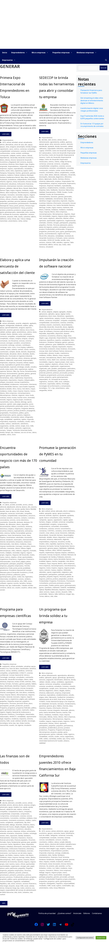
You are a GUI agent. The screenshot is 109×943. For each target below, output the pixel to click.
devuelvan (13, 354)
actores (9, 805)
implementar (18, 378)
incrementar (43, 349)
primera (21, 206)
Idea (22, 177)
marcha (54, 561)
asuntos (63, 144)
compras (24, 338)
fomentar (69, 699)
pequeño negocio (53, 577)
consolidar (70, 168)
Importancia (28, 378)
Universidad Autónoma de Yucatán (51, 741)
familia (54, 855)
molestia (3, 397)
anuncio (34, 507)
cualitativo (29, 347)
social (12, 721)
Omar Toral (68, 364)
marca (19, 389)
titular (22, 723)
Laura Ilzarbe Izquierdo (27, 387)
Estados (42, 544)
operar (49, 572)
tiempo (7, 432)
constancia (42, 531)
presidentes (43, 728)
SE (1, 214)
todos (22, 888)
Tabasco (51, 594)
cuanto (8, 349)
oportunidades (44, 366)
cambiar (8, 332)
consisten (52, 168)
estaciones (18, 833)
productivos (43, 730)
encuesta (19, 363)
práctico (56, 227)
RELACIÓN (43, 236)
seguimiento (4, 426)
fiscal (60, 857)
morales (3, 697)
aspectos (28, 328)
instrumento (24, 384)
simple (23, 426)
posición (18, 873)
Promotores (61, 581)
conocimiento (43, 168)
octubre (31, 197)
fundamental (64, 546)
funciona (3, 373)
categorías (3, 513)
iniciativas (63, 349)
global (14, 376)
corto (9, 347)
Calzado (47, 682)
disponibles (51, 333)
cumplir (72, 172)
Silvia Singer (4, 886)
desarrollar (13, 158)
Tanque (9, 430)
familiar (20, 836)
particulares (71, 368)
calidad (70, 146)
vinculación (49, 247)
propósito (68, 375)
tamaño (24, 721)
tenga (14, 888)
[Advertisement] (54, 33)
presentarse (4, 570)
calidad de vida (11, 809)
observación (43, 723)
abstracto (11, 803)
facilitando (54, 190)
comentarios (27, 334)
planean (24, 201)
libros (21, 188)
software (66, 382)
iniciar (15, 182)
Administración (44, 142)
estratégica (70, 188)
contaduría (57, 686)
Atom (50, 316)
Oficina (2, 199)
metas (55, 717)
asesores (42, 680)
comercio (57, 164)
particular (68, 574)
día (7, 524)
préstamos (21, 875)
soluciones (42, 384)
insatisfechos (24, 382)
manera (59, 207)
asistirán (49, 515)
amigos (32, 805)
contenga (11, 345)
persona (17, 201)
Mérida (49, 717)
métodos (3, 548)
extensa (7, 533)
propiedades (4, 413)
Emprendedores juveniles (59, 851)
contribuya (25, 153)
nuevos (41, 364)
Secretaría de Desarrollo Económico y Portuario (56, 237)
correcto (12, 520)
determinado (4, 354)
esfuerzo (10, 531)
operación (42, 221)
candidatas (60, 682)
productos (17, 210)
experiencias (23, 369)
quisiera (19, 415)
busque (33, 147)
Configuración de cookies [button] (85, 938)
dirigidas (23, 827)
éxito (12, 171)
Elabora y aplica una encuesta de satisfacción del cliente (17, 266)
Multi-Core (55, 360)
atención (70, 144)
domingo (3, 829)
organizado (43, 368)
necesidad (19, 195)
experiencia (18, 171)
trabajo (28, 219)
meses (33, 546)
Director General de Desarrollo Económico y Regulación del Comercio (16, 161)
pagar (19, 404)
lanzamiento (10, 542)
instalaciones (14, 384)
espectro (58, 340)
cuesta (26, 349)
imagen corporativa (53, 201)
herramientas (58, 199)
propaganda (31, 411)
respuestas (12, 421)
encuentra (61, 542)
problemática (52, 728)
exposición (13, 836)
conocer (68, 166)
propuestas (43, 881)
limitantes (42, 868)
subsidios (59, 242)
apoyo (30, 145)
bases (63, 833)
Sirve (27, 426)
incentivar (42, 203)
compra (11, 338)
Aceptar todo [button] (101, 938)
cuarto (34, 820)
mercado (42, 358)
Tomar (41, 596)
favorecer (62, 190)
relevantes (51, 236)
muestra (26, 860)
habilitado (71, 548)
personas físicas (22, 703)
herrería (65, 706)
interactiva (30, 849)
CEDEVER (48, 151)
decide (18, 352)
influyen (2, 382)
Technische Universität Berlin (22, 430)
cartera (29, 332)
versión (2, 590)
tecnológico (43, 388)
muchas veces (22, 397)
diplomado (48, 179)
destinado (42, 537)
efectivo (67, 179)
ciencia (8, 671)
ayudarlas (70, 515)
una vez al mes (26, 432)
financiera (42, 546)
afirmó (2, 145)
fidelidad (42, 192)
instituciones (10, 690)
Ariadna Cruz (9, 509)
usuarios (24, 588)
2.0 (3, 505)
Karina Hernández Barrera (65, 205)
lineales (9, 389)
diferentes (68, 177)
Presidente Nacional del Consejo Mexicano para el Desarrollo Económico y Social (16, 571)
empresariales (28, 360)
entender (3, 833)
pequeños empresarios (16, 566)
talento (58, 384)
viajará (2, 890)
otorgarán (66, 875)
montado (33, 551)
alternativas (9, 145)
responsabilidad (69, 883)
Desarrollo (71, 175)
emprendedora (44, 542)
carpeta (57, 318)
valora (34, 432)
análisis (62, 142)
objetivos (51, 218)
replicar (41, 590)
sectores (71, 238)
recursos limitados (6, 881)
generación (25, 173)
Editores (86, 913)
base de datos (11, 511)
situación (10, 217)
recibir (19, 577)
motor (9, 397)
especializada (66, 186)
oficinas (51, 723)
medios (49, 355)
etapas (41, 697)
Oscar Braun (15, 561)
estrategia (20, 367)
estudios (34, 367)
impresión (64, 201)
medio (10, 391)
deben (51, 175)
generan (65, 859)
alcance (24, 507)
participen (12, 564)
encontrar (3, 531)
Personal (56, 225)
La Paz (68, 866)
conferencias (31, 151)
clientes (41, 320)
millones (19, 551)
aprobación (70, 677)
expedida (53, 544)
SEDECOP (50, 240)
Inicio (4, 52)
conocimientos (66, 529)
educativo (27, 829)
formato (8, 684)
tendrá (2, 432)
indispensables (29, 380)
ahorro (21, 805)
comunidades (64, 526)
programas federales (23, 708)
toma (68, 739)
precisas (3, 408)
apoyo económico (64, 513)
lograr (54, 207)
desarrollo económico (25, 158)
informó (3, 182)
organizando (56, 572)
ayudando (63, 515)
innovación (21, 182)
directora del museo (7, 827)
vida (51, 596)
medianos (62, 210)
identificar (42, 201)
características (21, 332)
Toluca (22, 219)
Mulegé (41, 872)
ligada (2, 855)
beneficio (33, 668)
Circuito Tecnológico (67, 318)
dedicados (63, 175)
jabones (71, 710)
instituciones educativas (8, 184)
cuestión (32, 349)
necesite (3, 400)
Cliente (56, 162)
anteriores (59, 831)
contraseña (29, 677)
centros (16, 149)
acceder (12, 505)
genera (27, 373)
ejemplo (33, 358)
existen (2, 836)
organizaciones (65, 366)
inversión (20, 186)
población (11, 873)
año (26, 145)
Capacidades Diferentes (55, 148)
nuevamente (4, 402)
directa (7, 160)
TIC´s (50, 388)
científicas (21, 671)
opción (29, 402)
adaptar (55, 312)
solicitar (31, 886)
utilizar (30, 588)
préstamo (13, 875)
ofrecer (8, 199)
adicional (3, 507)
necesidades (46, 216)
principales (63, 227)
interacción (68, 351)
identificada (8, 686)
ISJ (47, 866)
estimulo (28, 682)
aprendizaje (62, 677)
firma (63, 699)
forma (22, 371)
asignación (50, 680)
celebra (19, 809)
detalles (49, 537)
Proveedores (13, 413)
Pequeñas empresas (61, 52)
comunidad (55, 526)
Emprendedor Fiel (68, 181)
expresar (3, 371)
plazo (30, 703)
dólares (13, 526)
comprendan (15, 814)
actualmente (27, 142)
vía (16, 725)
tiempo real (4, 585)
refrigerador (29, 417)
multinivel (33, 192)
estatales (62, 188)
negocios (8, 197)
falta (14, 371)
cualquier (12, 155)
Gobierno (3, 175)
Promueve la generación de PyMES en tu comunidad (57, 454)
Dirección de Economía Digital (54, 329)
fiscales (64, 192)
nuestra (11, 864)
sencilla (11, 426)
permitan (11, 201)
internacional (11, 186)
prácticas (56, 373)
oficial (19, 557)
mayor (12, 190)
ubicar (9, 588)
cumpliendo (9, 822)
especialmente (19, 531)
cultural (29, 155)
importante (4, 380)
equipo (31, 363)
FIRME (59, 192)
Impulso (32, 177)
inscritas (3, 690)
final (59, 699)
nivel (40, 218)
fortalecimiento (70, 704)
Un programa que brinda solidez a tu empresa (53, 615)
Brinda (57, 146)
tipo (14, 723)
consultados (20, 677)
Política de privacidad (46, 913)
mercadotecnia (51, 358)
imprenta (42, 708)
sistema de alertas (12, 581)
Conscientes (14, 818)
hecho (10, 844)
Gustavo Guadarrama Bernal (10, 177)
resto (27, 212)
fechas (67, 544)
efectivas (14, 358)
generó (8, 376)
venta (20, 221)
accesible (19, 505)
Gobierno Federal (13, 175)
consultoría (49, 686)
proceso (60, 728)
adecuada (59, 511)
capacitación (4, 149)
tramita (26, 723)
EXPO (31, 171)
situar (17, 886)
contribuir (42, 325)
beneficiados (24, 668)
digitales (71, 327)
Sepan (52, 592)
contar (13, 153)
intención (3, 186)
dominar (61, 179)
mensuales (43, 717)
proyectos (48, 377)
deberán (57, 175)
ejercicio (10, 831)
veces (14, 435)
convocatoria (4, 520)
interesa (49, 205)
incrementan (10, 537)
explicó (25, 171)
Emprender (23, 166)
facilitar (13, 533)
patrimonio (13, 868)
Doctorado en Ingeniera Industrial (20, 356)
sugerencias (26, 428)
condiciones (43, 529)
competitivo (54, 166)
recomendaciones (51, 234)
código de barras (66, 162)
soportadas (51, 384)
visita (51, 888)
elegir (65, 336)
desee (65, 327)
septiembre (23, 214)
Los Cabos (56, 868)
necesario (16, 697)
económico (43, 336)
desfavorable (4, 825)
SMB (15, 217)
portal (2, 406)
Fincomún (31, 840)
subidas (11, 428)
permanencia (68, 726)
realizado (59, 734)
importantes (13, 380)
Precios (31, 406)
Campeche (42, 520)
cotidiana (29, 818)
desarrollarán (43, 535)
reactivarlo (25, 710)
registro (2, 712)
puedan (60, 732)
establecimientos (62, 695)
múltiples (9, 553)
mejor (31, 190)
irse (54, 205)
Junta (41, 712)
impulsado (47, 347)
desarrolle (50, 327)
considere (16, 343)
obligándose (43, 875)
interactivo (3, 851)
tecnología (65, 384)
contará (18, 153)
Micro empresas (38, 52)
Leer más (5, 134)
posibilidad (31, 201)
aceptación (6, 666)
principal (71, 877)
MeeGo (55, 355)
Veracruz (42, 247)
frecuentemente (30, 371)
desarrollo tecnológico (15, 679)
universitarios (12, 221)
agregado (62, 312)
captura (41, 684)
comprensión (24, 814)
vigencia (20, 725)
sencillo (63, 240)
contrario (18, 345)
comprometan (62, 524)
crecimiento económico (17, 820)
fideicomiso (70, 190)
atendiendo (43, 146)
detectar (42, 691)
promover (60, 375)
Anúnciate (77, 913)
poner (31, 404)
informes (65, 708)
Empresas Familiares (54, 186)
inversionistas (28, 186)
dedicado (71, 533)
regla (1, 419)
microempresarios (45, 214)
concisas (22, 341)
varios (9, 435)
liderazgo (42, 207)
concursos (31, 516)
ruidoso (8, 424)
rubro (32, 421)
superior (66, 242)
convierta (58, 531)
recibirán (63, 587)
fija (18, 371)
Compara (3, 516)
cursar (57, 533)
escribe (21, 682)
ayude (41, 518)
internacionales (28, 540)
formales (3, 842)
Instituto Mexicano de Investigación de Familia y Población (57, 556)
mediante (70, 210)
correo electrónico (67, 170)
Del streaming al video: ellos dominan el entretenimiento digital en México (91, 100)
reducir (22, 417)
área (7, 147)
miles (13, 551)
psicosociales (43, 585)
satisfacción (16, 424)
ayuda (25, 807)
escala (2, 365)
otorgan (56, 223)
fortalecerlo (50, 859)
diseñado (26, 354)
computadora (22, 516)
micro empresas (44, 566)
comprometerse (44, 526)
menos (32, 391)
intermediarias (21, 851)
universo (28, 888)
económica (3, 164)
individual (9, 846)
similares (28, 579)
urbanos (66, 741)
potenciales (4, 203)
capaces (50, 520)
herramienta (25, 376)
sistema (48, 242)
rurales (56, 736)
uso (13, 588)
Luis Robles (9, 855)
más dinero (26, 389)
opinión (9, 404)
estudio (27, 367)
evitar (7, 369)
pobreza (49, 579)
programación (52, 375)
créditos (28, 820)
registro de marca (64, 234)
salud (41, 592)
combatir (55, 522)
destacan (20, 522)
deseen (41, 844)
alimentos (70, 675)
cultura (24, 155)
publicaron (17, 575)
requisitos (62, 590)
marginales (61, 561)
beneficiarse (70, 833)
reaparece (26, 415)
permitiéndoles (52, 371)
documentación (5, 526)
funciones (54, 197)
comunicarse (15, 151)
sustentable (43, 594)
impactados (67, 550)
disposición (59, 333)
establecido (65, 853)
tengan (68, 594)
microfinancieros (70, 566)
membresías (10, 546)
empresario (4, 363)
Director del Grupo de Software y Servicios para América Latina (56, 330)
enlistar (25, 363)
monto (2, 553)
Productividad (50, 229)
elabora (2, 360)
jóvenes (2, 188)
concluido (53, 838)
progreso (33, 877)
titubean (17, 432)
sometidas (52, 739)
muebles (42, 721)
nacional (62, 360)
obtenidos (42, 572)
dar (25, 822)
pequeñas (3, 201)
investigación (10, 692)
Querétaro (48, 587)
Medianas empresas (85, 52)
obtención (58, 218)
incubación (3, 179)
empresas (3, 169)
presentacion (13, 203)
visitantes (26, 892)
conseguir (9, 343)
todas (64, 245)
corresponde (4, 155)
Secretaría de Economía (11, 214)
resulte (27, 421)
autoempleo (21, 147)
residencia (15, 719)
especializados (19, 169)
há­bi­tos (59, 706)
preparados (63, 579)
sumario (3, 430)
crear (47, 533)
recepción (42, 883)
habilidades (49, 199)
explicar (30, 369)
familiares (27, 836)
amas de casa (19, 145)
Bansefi (2, 809)
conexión (9, 518)
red (23, 577)
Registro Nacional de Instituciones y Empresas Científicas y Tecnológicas (15, 713)
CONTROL (50, 531)
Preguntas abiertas (27, 408)
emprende (3, 166)
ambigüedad (10, 325)
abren (7, 505)
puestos (30, 210)
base (54, 316)
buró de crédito (44, 835)
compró (31, 338)
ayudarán (51, 146)
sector (65, 238)
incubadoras (12, 179)
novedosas (28, 400)
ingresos (9, 182)
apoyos (2, 147)
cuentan (20, 349)
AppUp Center (65, 314)
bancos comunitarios (51, 518)
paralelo (54, 368)
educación (42, 539)
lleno (14, 389)
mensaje (21, 857)
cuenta (18, 155)
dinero (2, 160)
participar (61, 574)
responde (30, 419)
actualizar (27, 666)
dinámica (26, 825)
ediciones (68, 846)
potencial (42, 373)
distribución (4, 356)
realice (32, 710)
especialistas (51, 695)
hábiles (34, 684)
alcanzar (26, 805)
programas (43, 231)
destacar (26, 522)
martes (22, 855)
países (28, 561)
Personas (63, 577)
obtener (65, 218)
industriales (20, 537)
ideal (65, 199)
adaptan (49, 312)
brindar (28, 147)
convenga (3, 347)
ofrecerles (14, 199)
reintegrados (51, 883)
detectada (51, 177)
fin (71, 544)
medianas (25, 190)
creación (42, 172)
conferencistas (5, 153)
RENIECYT (13, 717)
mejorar (46, 212)
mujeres (54, 568)
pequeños (42, 225)
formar (56, 546)
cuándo (2, 349)
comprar (18, 338)
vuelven (2, 894)
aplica (31, 325)
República (3, 884)
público (21, 413)
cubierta (14, 349)
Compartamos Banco (15, 811)
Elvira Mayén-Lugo (21, 164)
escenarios (10, 833)
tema (9, 219)
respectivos (70, 590)
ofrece (71, 218)
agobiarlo (33, 323)
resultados (20, 421)
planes (70, 225)
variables (3, 435)
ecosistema (51, 336)
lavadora (3, 389)
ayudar (22, 509)
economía (69, 537)
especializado (4, 367)
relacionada (20, 212)
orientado (42, 223)
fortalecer (50, 342)
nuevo (14, 197)
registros (71, 734)
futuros (72, 546)
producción (19, 706)
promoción (51, 231)
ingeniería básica (5, 688)
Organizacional (70, 221)
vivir (31, 892)
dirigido (61, 691)
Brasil (22, 511)
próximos (9, 575)
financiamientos (44, 857)
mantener (66, 207)
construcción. (43, 170)
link (17, 692)
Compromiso (4, 816)
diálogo (12, 825)
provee (41, 377)
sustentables (66, 886)
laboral (15, 188)
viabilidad (42, 743)
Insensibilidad (4, 384)
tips (18, 219)
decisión (24, 352)
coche (20, 334)
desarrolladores (66, 325)
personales (63, 877)
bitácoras (67, 680)
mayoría (18, 190)
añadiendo (18, 325)
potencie (49, 373)
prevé (16, 206)
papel (32, 866)
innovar (28, 182)
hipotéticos (17, 844)
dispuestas (62, 537)
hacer (9, 535)
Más (3, 903)
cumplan (12, 352)
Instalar (34, 182)
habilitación (61, 344)
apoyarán (48, 513)
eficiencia (11, 164)
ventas (25, 221)
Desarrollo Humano (56, 535)
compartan (27, 811)
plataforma (4, 568)
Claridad (3, 334)
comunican (3, 341)
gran (18, 376)
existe (8, 171)
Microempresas (57, 214)
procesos (70, 227)
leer (73, 559)
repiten (23, 419)
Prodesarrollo (18, 877)
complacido (30, 336)
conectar (23, 151)
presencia (3, 411)
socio (60, 382)
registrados (29, 577)
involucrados (43, 353)
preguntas (17, 408)
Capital (41, 151)
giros (54, 706)
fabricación (52, 697)
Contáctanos (97, 913)
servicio (58, 592)
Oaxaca (53, 570)
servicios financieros (29, 884)
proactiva (29, 208)
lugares (48, 561)
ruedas (2, 424)
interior (50, 559)
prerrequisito (4, 706)
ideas (26, 177)
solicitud (18, 721)
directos (52, 846)
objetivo (20, 197)
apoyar (41, 144)
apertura (69, 142)
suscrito (16, 583)
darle (46, 175)
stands (20, 217)
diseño (55, 179)
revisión (51, 736)
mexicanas (10, 548)
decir (28, 822)
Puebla (51, 585)
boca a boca (30, 330)
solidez (45, 739)
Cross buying (21, 347)
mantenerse (64, 353)
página (23, 561)
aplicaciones (43, 314)
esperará (13, 367)
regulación (16, 881)
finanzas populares (21, 840)
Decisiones (63, 533)
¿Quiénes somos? (64, 913)
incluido (52, 862)
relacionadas (29, 714)
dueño (2, 358)
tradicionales (16, 585)
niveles (32, 555)
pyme (2, 212)
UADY (72, 739)
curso (57, 688)
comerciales (19, 513)
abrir (49, 140)
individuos (71, 553)
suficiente (27, 217)
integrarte (56, 710)
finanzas (29, 838)
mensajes (19, 546)
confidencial (4, 675)
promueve (60, 583)
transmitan (3, 221)
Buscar (103, 68)
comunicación (54, 323)
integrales (42, 205)
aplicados (51, 314)
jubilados (9, 188)
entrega (57, 853)
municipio (3, 195)
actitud (47, 511)
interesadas (43, 559)
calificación (42, 148)
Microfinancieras (23, 192)
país (29, 199)
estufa (2, 369)
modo (32, 395)
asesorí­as (57, 833)
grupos (56, 548)
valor (68, 245)
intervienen (33, 384)
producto (23, 411)
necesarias (70, 360)
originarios (65, 572)
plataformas (70, 371)
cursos (41, 175)
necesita (20, 862)
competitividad (5, 151)
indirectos (67, 862)
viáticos (46, 596)
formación (50, 546)
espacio (10, 169)
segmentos (43, 382)
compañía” (56, 320)
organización (23, 199)
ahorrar (18, 507)
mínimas (14, 395)
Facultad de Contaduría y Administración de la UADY (56, 698)
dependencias (4, 158)
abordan (44, 140)
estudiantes (28, 169)
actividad (15, 142)
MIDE (13, 860)
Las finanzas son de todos (18, 853)
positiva (55, 579)
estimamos (29, 531)
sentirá (17, 426)
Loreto (49, 868)
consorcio (17, 518)
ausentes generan (13, 330)
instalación (9, 540)
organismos (60, 221)
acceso (54, 140)
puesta (56, 585)
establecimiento (52, 188)
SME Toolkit (4, 428)
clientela (14, 334)
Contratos (31, 518)
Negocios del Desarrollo (20, 555)
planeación (63, 225)
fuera (9, 842)
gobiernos (48, 344)
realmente (56, 587)
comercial (50, 164)
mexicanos (49, 870)
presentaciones (23, 203)
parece (2, 868)
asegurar (13, 147)
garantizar (42, 706)
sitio (21, 581)
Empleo (31, 164)
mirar (27, 395)
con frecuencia (13, 341)
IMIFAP (59, 550)
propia (24, 210)
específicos (43, 188)
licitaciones (19, 542)
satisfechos (24, 424)
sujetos (58, 886)
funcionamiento (44, 197)
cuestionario (4, 352)
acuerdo (18, 323)
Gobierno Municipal (26, 175)
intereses (42, 866)
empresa (31, 166)
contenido (70, 323)
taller (56, 594)
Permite (49, 225)
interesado (64, 710)
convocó (58, 840)
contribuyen (26, 345)
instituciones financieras (25, 184)
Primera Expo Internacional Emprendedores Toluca (17, 207)
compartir (64, 320)
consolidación (61, 168)
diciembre (19, 825)
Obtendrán (67, 570)
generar (32, 173)
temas (14, 219)
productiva (9, 210)
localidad (42, 561)
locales (48, 207)
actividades (11, 323)
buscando (63, 146)
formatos (15, 684)
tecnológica (4, 723)
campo (53, 682)
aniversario (4, 807)
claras (35, 332)
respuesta (22, 719)
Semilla (57, 240)
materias (47, 210)
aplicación (48, 677)
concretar (60, 838)
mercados (26, 546)
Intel (46, 351)
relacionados (43, 379)
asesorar (42, 515)
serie (68, 240)
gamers (64, 342)
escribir (68, 542)
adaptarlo (25, 323)
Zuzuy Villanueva (59, 888)
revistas (32, 212)
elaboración (50, 181)
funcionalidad (20, 533)
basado (2, 511)
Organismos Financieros (8, 559)
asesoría (57, 144)
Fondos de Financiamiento (55, 194)
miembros (42, 360)
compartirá (71, 320)
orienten (49, 223)
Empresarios (7, 60)
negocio (26, 195)
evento (2, 171)
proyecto (68, 583)
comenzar (23, 149)
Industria (49, 203)
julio (56, 866)
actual (21, 142)
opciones (3, 404)
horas (24, 535)
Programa (69, 229)
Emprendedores (18, 52)
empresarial (62, 183)
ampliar (69, 312)
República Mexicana (51, 590)
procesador (63, 373)
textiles (59, 739)
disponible (42, 333)
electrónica (3, 529)
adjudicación (11, 507)
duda (31, 679)
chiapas (48, 522)
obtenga (23, 402)
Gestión (41, 199)
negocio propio (63, 216)
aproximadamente (11, 328)
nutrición (47, 570)
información (32, 179)
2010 (4, 142)
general (33, 373)
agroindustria (54, 142)
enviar (17, 682)
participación (64, 223)
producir (2, 210)
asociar (17, 509)
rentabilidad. (59, 236)
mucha (14, 397)
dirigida (17, 827)
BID (18, 511)
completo (53, 524)
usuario (17, 588)
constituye (11, 677)
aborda (4, 803)
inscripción (56, 555)
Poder (10, 568)
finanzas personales (7, 840)
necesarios (11, 195)
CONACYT (22, 673)
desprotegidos (68, 535)
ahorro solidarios (69, 511)
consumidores (25, 343)
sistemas (3, 217)
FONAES (42, 701)
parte (7, 868)
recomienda (15, 417)
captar (14, 332)
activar (9, 142)
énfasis (23, 831)
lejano (30, 853)
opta (14, 404)
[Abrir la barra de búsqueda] (106, 60)
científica (14, 671)
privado (12, 706)
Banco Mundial (31, 509)
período (56, 877)
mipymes (67, 214)
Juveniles (62, 866)
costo (14, 347)
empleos (58, 181)
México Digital (26, 548)
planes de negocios (45, 227)
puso (57, 231)
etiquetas (42, 190)
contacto (52, 170)
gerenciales (68, 197)
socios (30, 581)
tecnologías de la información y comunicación (54, 386)
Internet (3, 542)
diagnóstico (60, 177)
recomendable (5, 417)
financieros (43, 342)
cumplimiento (64, 172)
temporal (8, 888)
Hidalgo (41, 550)
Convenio (65, 686)
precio (26, 406)
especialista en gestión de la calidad (17, 365)
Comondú (69, 835)
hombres (48, 550)
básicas (22, 330)
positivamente (10, 406)
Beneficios (60, 316)
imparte (41, 553)
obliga (26, 197)
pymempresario (10, 212)
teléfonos (3, 219)
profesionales (60, 229)
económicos (19, 829)
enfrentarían (31, 831)
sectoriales (43, 240)
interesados (18, 540)
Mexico (2, 192)
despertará (31, 352)
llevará (25, 188)
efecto (20, 358)
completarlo (4, 338)
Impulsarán (62, 347)
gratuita (28, 684)
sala (8, 884)
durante (29, 162)
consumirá (3, 345)
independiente (22, 179)
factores (9, 371)
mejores (26, 391)
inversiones (4, 853)
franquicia (3, 173)
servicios (31, 214)
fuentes (18, 173)
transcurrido (4, 725)
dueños (67, 691)
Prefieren (9, 408)
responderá (4, 421)
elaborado (9, 360)
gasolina (21, 373)
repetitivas (17, 419)
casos (11, 149)
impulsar (54, 347)
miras (49, 360)
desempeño (43, 177)
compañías (31, 149)
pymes (41, 234)
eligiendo (66, 539)
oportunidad (51, 221)
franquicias (11, 173)
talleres (33, 217)
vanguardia (43, 390)
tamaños (22, 583)
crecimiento (50, 172)
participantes (62, 368)
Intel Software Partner (56, 351)
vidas (55, 596)
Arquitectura (43, 316)
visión (20, 892)
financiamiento (51, 192)
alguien (2, 325)
